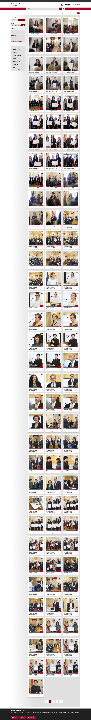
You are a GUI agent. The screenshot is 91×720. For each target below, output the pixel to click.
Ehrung (14, 58)
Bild (12, 25)
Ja (21, 19)
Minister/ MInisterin (17, 55)
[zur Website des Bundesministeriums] (18, 5)
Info (21, 1)
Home (12, 1)
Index (18, 1)
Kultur (14, 66)
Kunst (14, 67)
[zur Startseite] (70, 5)
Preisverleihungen (16, 57)
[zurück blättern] (46, 701)
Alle (23, 25)
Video (16, 25)
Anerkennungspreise (15, 30)
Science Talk (15, 64)
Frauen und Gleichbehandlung (16, 61)
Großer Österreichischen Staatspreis (16, 38)
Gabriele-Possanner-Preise (16, 33)
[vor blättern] (61, 701)
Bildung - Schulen (16, 49)
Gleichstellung (14, 35)
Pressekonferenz (16, 63)
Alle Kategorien (20, 69)
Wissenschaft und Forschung (16, 52)
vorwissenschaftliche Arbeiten (17, 41)
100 (75, 13)
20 (70, 13)
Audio (19, 25)
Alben (15, 1)
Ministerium (15, 53)
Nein (14, 19)
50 (72, 13)
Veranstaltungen (16, 48)
